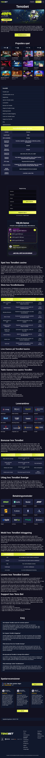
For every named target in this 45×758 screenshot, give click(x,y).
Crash (27, 47)
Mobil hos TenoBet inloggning (9, 113)
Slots (38, 47)
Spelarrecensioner (7, 124)
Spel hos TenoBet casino (8, 100)
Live (16, 47)
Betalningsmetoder (7, 111)
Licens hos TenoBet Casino (9, 116)
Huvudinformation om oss (8, 94)
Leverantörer (5, 102)
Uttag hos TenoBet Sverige (8, 108)
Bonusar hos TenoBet (7, 105)
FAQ (4, 122)
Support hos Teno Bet (7, 119)
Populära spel (6, 91)
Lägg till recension (37, 684)
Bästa (5, 47)
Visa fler (22, 710)
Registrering (5, 97)
